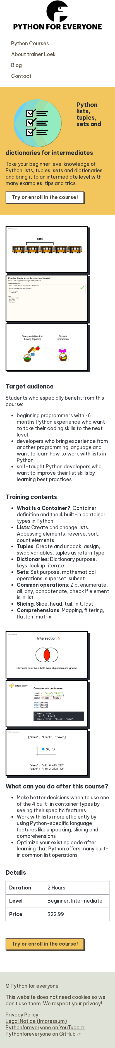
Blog (16, 65)
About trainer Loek (33, 54)
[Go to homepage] (57, 35)
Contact (21, 76)
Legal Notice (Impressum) (36, 1021)
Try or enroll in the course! (45, 197)
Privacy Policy (22, 1014)
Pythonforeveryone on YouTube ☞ (45, 1027)
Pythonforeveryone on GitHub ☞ (43, 1034)
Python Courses (30, 43)
